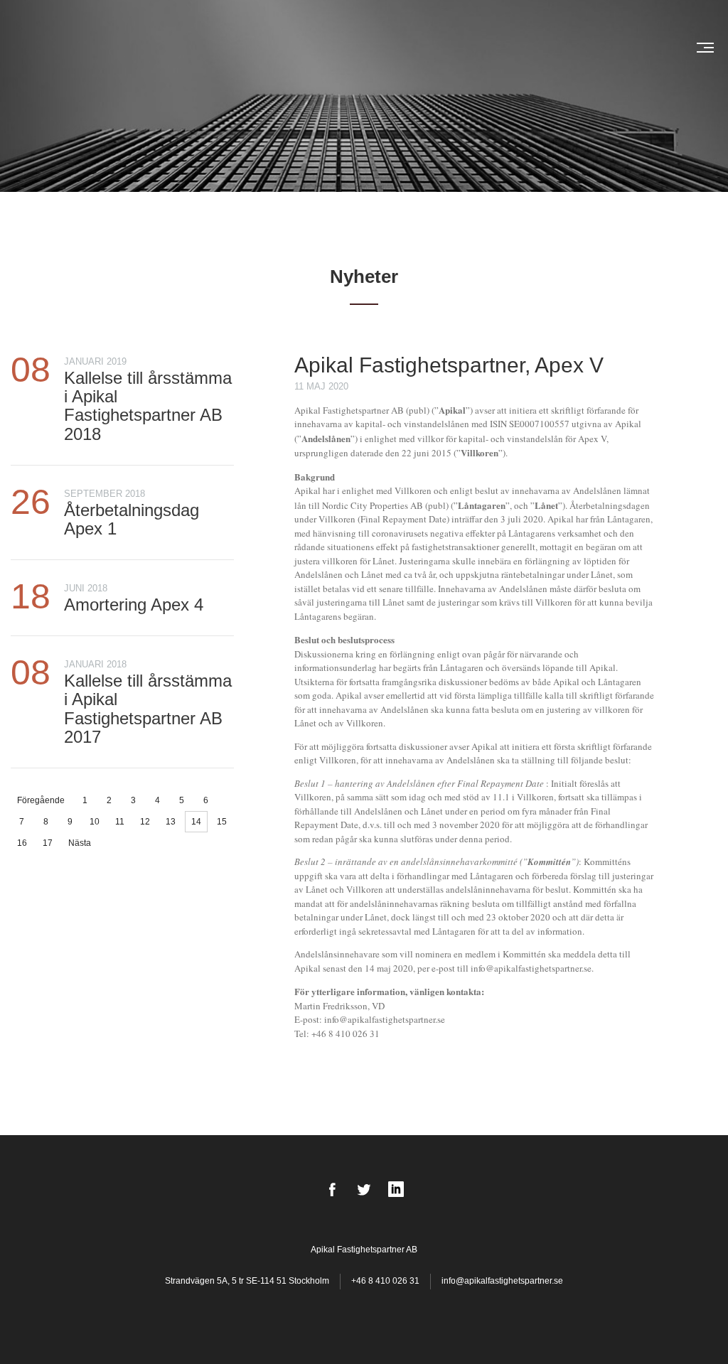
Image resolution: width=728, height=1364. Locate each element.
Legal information (389, 48)
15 (222, 822)
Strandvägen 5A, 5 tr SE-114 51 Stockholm (248, 1281)
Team (322, 48)
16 (22, 843)
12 (145, 822)
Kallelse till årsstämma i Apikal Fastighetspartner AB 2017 (148, 708)
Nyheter (219, 48)
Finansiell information (503, 48)
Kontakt (639, 48)
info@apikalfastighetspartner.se (502, 1281)
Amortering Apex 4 (133, 604)
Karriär (590, 48)
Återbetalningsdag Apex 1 (131, 519)
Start (176, 48)
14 (196, 822)
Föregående (41, 800)
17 (48, 843)
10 (95, 822)
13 (171, 822)
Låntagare (274, 48)
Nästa (79, 843)
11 (119, 822)
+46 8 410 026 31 (385, 1281)
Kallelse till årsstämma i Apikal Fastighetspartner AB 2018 (148, 406)
